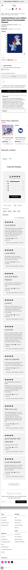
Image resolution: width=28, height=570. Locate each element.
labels (14, 211)
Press (2, 544)
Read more (18, 341)
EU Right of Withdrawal (19, 541)
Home (2, 13)
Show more (5, 214)
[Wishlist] (12, 9)
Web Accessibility (18, 539)
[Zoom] (24, 53)
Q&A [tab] (10, 158)
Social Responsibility (5, 541)
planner (9, 211)
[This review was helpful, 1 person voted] (19, 242)
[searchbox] (8, 205)
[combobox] (20, 218)
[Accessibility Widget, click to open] (2, 568)
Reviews (16, 527)
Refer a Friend (18, 522)
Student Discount (5, 522)
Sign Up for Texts (4, 525)
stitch (19, 211)
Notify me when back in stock (14, 91)
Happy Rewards (18, 520)
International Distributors (6, 549)
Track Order (3, 520)
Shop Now (3, 122)
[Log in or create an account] (9, 9)
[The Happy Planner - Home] (14, 5)
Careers (3, 552)
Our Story (3, 536)
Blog (16, 517)
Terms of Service (18, 536)
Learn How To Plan (19, 525)
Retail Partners (4, 539)
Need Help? (3, 517)
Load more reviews (14, 484)
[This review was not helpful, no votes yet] (21, 242)
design (4, 211)
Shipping (3, 73)
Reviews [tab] (5, 158)
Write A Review (15, 196)
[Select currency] (20, 9)
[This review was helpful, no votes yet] (19, 266)
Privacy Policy (18, 534)
